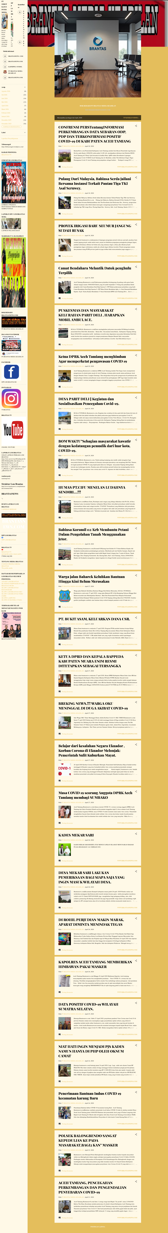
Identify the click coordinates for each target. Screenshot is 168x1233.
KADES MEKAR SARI (76, 835)
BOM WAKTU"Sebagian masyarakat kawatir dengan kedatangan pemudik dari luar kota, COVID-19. (94, 446)
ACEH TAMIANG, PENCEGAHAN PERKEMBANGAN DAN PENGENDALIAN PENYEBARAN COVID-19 (92, 1187)
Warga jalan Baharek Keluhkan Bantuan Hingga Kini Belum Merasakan (91, 579)
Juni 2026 (5, 98)
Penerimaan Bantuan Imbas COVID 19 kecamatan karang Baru (89, 1095)
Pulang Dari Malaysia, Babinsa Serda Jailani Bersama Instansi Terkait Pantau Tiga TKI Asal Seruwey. (94, 183)
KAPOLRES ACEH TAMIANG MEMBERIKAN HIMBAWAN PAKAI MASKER (95, 964)
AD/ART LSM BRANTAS (10, 581)
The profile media (7, 568)
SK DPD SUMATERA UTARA (12, 600)
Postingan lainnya (98, 1227)
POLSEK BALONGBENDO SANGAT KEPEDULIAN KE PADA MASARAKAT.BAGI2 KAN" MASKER (88, 1140)
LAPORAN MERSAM (9, 509)
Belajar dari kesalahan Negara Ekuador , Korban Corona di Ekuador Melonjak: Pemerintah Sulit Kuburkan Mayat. (91, 750)
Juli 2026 (4, 95)
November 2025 (6, 124)
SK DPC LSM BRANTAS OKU (12, 592)
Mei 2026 (4, 102)
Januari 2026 (5, 116)
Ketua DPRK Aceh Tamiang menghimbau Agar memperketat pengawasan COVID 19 (92, 358)
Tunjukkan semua (130, 118)
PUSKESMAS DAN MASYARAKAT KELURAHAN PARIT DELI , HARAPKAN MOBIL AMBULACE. (91, 315)
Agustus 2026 (6, 91)
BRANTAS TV (6, 155)
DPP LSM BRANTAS (9, 540)
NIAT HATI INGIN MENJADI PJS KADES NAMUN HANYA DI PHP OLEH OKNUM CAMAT (91, 1051)
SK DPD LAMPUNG (8, 598)
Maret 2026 (5, 109)
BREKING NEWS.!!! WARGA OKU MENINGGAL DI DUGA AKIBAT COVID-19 (93, 705)
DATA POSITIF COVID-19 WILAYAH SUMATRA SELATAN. (88, 1006)
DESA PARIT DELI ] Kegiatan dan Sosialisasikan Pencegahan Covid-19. (88, 401)
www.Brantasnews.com (127, 167)
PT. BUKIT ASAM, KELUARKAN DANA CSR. (94, 618)
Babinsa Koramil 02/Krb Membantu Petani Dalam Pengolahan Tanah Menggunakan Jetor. (93, 534)
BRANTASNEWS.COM (14, 523)
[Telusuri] (140, 5)
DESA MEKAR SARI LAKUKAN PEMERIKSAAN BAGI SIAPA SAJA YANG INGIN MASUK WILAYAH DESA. (91, 877)
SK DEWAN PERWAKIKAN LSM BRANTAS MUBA (13, 584)
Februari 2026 (6, 113)
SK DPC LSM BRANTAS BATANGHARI (10, 589)
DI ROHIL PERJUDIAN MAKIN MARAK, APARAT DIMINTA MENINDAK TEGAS (91, 922)
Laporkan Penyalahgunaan (10, 138)
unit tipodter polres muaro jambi (11, 554)
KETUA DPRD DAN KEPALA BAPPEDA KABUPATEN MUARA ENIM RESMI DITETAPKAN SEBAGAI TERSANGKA (91, 661)
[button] (136, 126)
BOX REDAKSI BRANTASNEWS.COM (97, 110)
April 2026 (5, 106)
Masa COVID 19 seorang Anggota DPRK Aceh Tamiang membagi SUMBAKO (95, 795)
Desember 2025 (6, 120)
